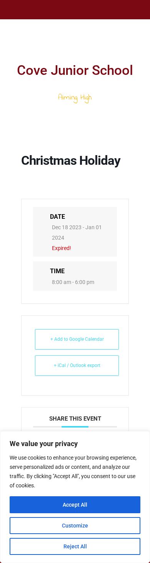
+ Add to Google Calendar (77, 339)
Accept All (75, 505)
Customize (75, 525)
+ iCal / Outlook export (77, 365)
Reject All (75, 546)
